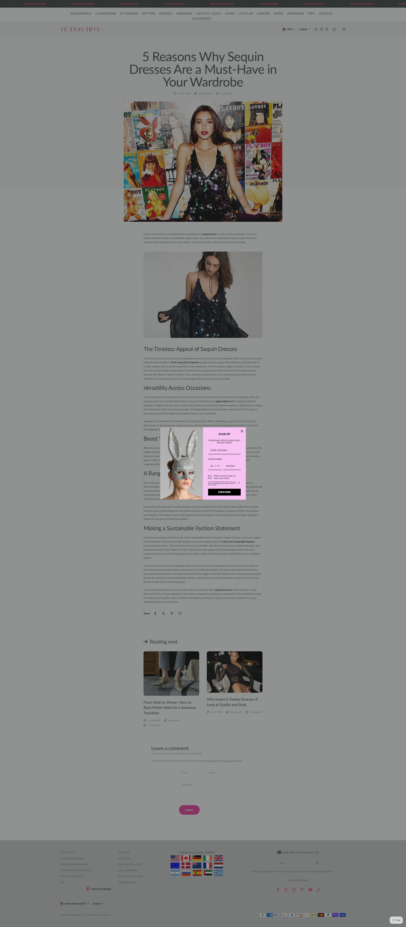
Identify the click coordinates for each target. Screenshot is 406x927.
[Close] (242, 431)
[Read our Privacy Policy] (239, 483)
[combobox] (215, 466)
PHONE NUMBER (215, 459)
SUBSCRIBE (224, 492)
